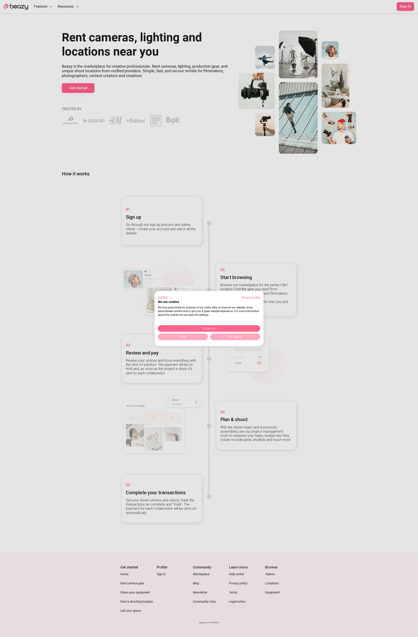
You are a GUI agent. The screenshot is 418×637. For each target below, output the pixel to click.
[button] (165, 297)
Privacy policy (251, 297)
